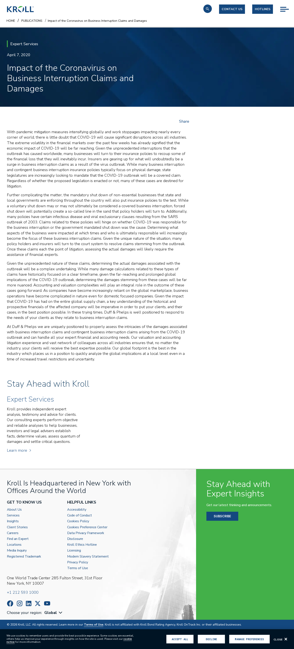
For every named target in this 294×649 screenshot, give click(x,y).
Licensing (74, 551)
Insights (13, 521)
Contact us (232, 9)
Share (184, 121)
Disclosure (75, 539)
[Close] (286, 639)
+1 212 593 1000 (23, 592)
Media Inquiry (17, 551)
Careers (13, 533)
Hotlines (262, 9)
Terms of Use (77, 568)
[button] (207, 8)
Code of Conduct (79, 515)
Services (13, 515)
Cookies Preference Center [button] (87, 527)
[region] (147, 639)
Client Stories (17, 527)
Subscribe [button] (222, 516)
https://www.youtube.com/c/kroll (47, 603)
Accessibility (76, 510)
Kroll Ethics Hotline (82, 545)
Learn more (17, 450)
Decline (211, 639)
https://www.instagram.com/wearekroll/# (19, 603)
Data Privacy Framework (85, 533)
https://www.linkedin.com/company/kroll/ (28, 603)
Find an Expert (18, 539)
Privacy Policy (77, 562)
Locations (14, 545)
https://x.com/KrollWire (37, 603)
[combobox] (53, 612)
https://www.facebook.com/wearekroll (10, 603)
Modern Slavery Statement (88, 557)
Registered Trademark (24, 557)
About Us (14, 510)
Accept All (180, 639)
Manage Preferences (249, 639)
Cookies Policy (78, 521)
